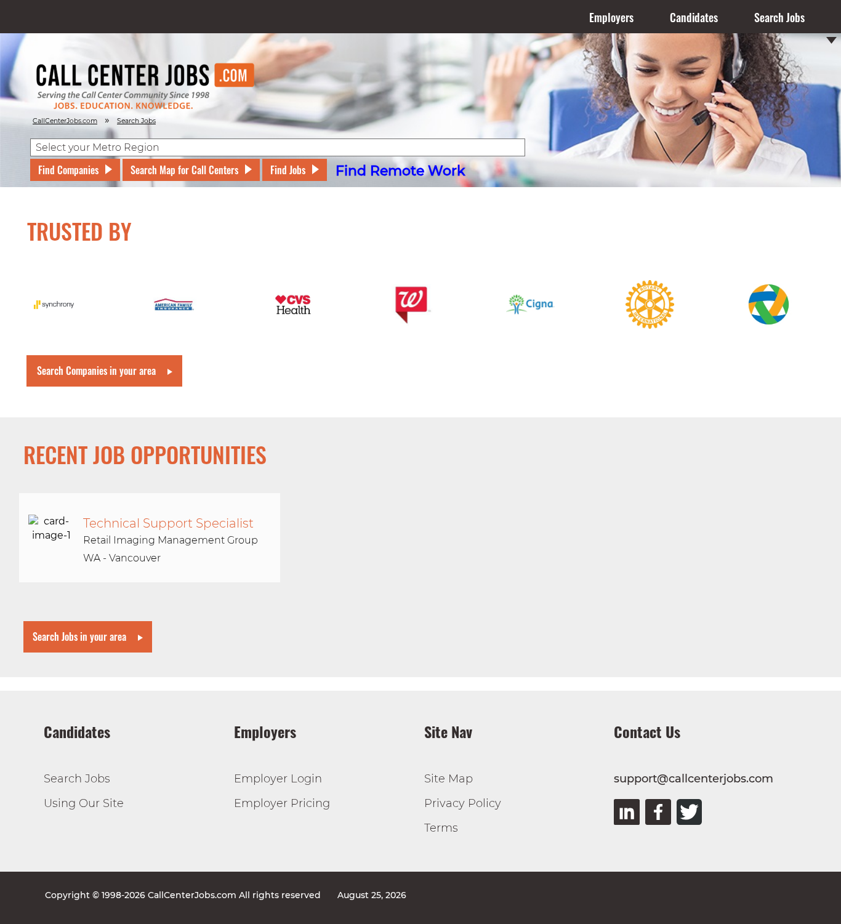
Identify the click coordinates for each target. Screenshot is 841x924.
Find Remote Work (400, 171)
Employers (611, 17)
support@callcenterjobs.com (693, 778)
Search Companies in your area (96, 370)
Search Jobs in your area (79, 636)
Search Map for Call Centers (184, 170)
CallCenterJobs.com (65, 121)
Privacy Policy (462, 803)
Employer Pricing (282, 803)
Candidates (694, 17)
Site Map (448, 778)
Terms (441, 828)
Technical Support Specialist (168, 523)
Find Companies (68, 170)
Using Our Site (84, 803)
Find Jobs (287, 170)
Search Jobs (779, 17)
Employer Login (278, 778)
